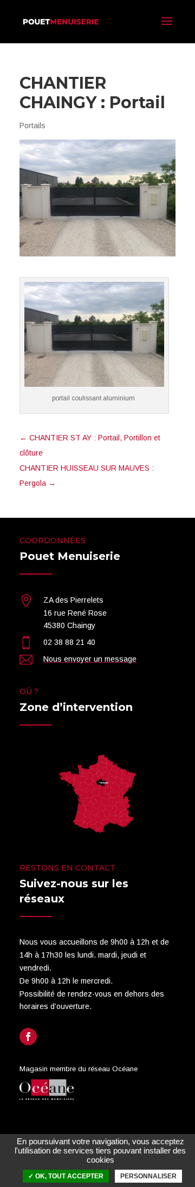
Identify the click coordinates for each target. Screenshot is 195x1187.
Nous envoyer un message (89, 659)
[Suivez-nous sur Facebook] (28, 1036)
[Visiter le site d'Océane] (47, 1097)
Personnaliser (148, 1176)
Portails (33, 125)
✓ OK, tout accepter (65, 1176)
